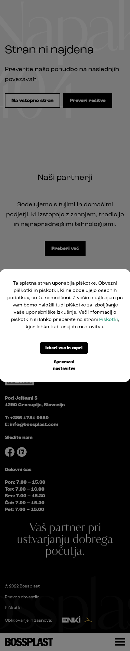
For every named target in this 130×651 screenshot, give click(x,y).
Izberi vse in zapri (64, 348)
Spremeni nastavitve (64, 365)
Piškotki (108, 319)
